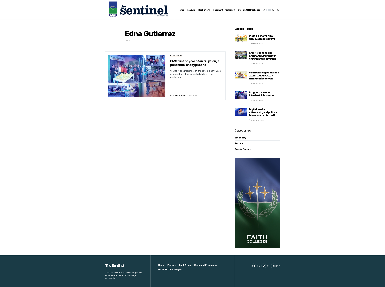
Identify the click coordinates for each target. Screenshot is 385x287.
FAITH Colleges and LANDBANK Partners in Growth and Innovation (262, 55)
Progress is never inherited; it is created (262, 94)
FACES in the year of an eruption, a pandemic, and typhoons (194, 63)
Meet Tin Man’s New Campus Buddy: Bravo (262, 37)
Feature (239, 143)
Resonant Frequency (205, 265)
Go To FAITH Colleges (170, 269)
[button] (268, 9)
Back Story (176, 56)
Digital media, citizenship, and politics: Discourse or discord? (263, 112)
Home (161, 265)
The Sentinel (114, 265)
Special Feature (243, 149)
